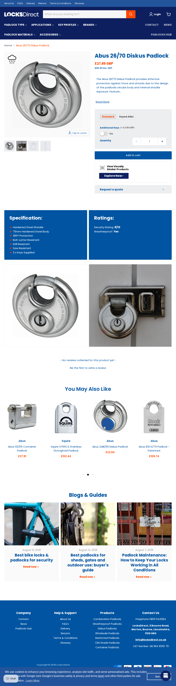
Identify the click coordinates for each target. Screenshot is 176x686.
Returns (42, 3)
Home (8, 45)
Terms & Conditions (60, 3)
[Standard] (108, 120)
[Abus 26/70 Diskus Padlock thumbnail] (9, 145)
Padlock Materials (18, 34)
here (100, 676)
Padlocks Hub (161, 34)
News (168, 25)
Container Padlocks (107, 647)
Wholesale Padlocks (107, 633)
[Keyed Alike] (126, 120)
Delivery (30, 3)
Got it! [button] (159, 676)
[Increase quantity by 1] (162, 141)
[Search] (130, 14)
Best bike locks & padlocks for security (31, 557)
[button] (88, 367)
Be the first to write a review (88, 368)
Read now (30, 566)
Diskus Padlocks (107, 628)
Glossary (79, 3)
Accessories (49, 34)
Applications (41, 25)
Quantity (105, 140)
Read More (102, 101)
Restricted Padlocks (107, 638)
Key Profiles (67, 25)
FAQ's (20, 3)
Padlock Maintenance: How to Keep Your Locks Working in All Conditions (144, 562)
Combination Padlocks (107, 619)
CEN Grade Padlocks (107, 642)
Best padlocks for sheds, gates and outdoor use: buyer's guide (88, 562)
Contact (152, 25)
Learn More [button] (33, 680)
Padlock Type (14, 25)
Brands (89, 25)
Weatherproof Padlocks (107, 624)
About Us (9, 3)
